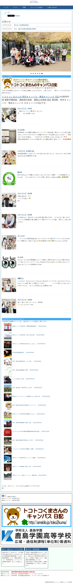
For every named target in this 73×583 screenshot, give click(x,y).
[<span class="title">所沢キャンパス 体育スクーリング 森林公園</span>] (37, 473)
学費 (24, 7)
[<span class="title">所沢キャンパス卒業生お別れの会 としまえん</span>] (37, 341)
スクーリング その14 (25, 299)
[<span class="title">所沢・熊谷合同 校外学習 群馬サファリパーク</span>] (37, 403)
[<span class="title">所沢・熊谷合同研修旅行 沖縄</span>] (37, 367)
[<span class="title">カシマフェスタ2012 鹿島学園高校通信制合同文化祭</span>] (37, 429)
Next (68, 51)
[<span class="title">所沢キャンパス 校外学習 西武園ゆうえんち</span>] (37, 411)
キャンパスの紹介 (37, 7)
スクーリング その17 (25, 108)
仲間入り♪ (21, 278)
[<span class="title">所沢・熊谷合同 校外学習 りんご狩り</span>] (37, 385)
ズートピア (21, 236)
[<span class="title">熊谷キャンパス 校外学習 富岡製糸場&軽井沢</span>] (37, 324)
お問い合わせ (52, 7)
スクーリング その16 (25, 193)
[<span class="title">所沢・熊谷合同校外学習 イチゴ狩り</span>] (37, 359)
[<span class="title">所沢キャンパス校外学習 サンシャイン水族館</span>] (37, 455)
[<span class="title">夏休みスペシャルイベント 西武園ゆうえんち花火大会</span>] (37, 394)
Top (68, 578)
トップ (6, 7)
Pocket (17, 15)
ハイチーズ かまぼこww (26, 151)
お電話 (13, 496)
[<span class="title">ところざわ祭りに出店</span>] (37, 376)
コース (15, 7)
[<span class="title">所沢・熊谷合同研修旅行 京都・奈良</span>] (37, 420)
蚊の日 (20, 172)
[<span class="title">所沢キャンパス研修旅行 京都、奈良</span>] (37, 464)
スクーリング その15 (25, 214)
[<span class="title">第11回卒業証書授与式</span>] (37, 350)
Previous (4, 51)
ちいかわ (20, 257)
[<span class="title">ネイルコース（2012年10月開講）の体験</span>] (37, 446)
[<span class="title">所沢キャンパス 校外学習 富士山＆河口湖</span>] (37, 332)
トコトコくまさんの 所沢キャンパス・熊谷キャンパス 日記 (30, 96)
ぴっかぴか (21, 130)
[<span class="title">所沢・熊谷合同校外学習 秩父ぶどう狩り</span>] (37, 438)
